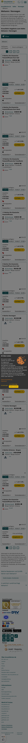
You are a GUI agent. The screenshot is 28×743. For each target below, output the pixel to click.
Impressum (4, 381)
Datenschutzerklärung (6, 379)
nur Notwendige (13, 384)
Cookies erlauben (13, 386)
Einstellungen (4, 385)
